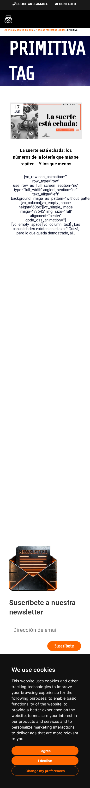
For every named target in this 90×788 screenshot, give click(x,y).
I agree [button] (45, 751)
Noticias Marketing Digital (50, 30)
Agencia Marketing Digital (19, 30)
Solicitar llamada (32, 4)
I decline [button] (45, 761)
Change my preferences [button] (45, 771)
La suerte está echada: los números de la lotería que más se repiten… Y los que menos (45, 157)
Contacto (67, 4)
